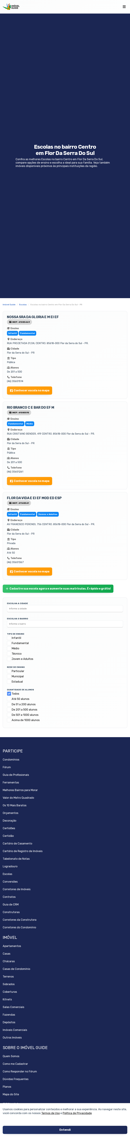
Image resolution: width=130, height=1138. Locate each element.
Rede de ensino (16, 667)
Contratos (9, 897)
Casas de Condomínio (16, 969)
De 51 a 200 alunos (24, 704)
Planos (7, 1086)
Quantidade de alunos (20, 689)
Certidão (8, 835)
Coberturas (10, 991)
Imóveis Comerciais (15, 1030)
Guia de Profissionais (16, 774)
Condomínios (11, 759)
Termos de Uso (50, 1113)
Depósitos (9, 1022)
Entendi (65, 1130)
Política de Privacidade (77, 1113)
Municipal (18, 676)
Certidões (9, 828)
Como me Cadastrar (15, 1063)
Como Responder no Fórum (20, 1071)
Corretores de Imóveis (16, 889)
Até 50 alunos (20, 699)
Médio (15, 648)
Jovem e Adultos (22, 659)
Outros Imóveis (12, 1037)
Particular (18, 671)
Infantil (16, 638)
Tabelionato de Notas (16, 858)
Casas (6, 953)
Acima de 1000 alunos (26, 720)
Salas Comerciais (13, 1007)
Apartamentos (12, 946)
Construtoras (11, 912)
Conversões (10, 881)
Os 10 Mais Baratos (14, 805)
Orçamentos (10, 813)
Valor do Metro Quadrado (18, 797)
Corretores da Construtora (19, 919)
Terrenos (8, 976)
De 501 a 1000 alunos (25, 714)
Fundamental (20, 643)
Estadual (17, 681)
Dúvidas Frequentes (15, 1079)
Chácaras (9, 961)
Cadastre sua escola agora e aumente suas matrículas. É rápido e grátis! (60, 588)
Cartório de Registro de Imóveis (22, 851)
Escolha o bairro (17, 618)
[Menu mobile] (124, 7)
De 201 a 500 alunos (24, 709)
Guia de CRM (11, 904)
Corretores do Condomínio (19, 927)
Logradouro (10, 866)
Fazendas (9, 1014)
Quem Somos (11, 1056)
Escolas (7, 874)
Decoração (9, 820)
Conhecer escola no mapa (31, 390)
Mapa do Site (11, 1094)
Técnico (16, 653)
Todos (15, 693)
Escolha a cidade (17, 603)
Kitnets (7, 999)
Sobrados (9, 984)
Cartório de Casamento (17, 843)
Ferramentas (11, 782)
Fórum (7, 767)
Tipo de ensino (15, 634)
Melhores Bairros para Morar (20, 790)
